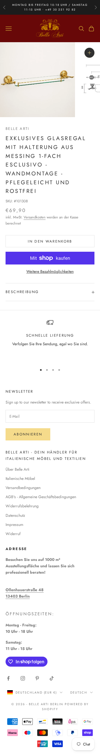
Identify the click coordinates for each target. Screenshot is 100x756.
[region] (50, 339)
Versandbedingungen (23, 487)
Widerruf (13, 533)
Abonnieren (28, 434)
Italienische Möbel (20, 478)
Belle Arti (17, 128)
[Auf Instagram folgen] (23, 678)
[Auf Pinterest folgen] (37, 678)
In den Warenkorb (50, 241)
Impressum (14, 524)
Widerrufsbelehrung (22, 506)
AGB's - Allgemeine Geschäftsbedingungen (41, 497)
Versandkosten (35, 217)
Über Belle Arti (17, 469)
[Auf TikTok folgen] (51, 678)
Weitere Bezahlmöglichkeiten (50, 271)
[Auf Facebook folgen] (8, 678)
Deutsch (78, 692)
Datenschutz (15, 515)
